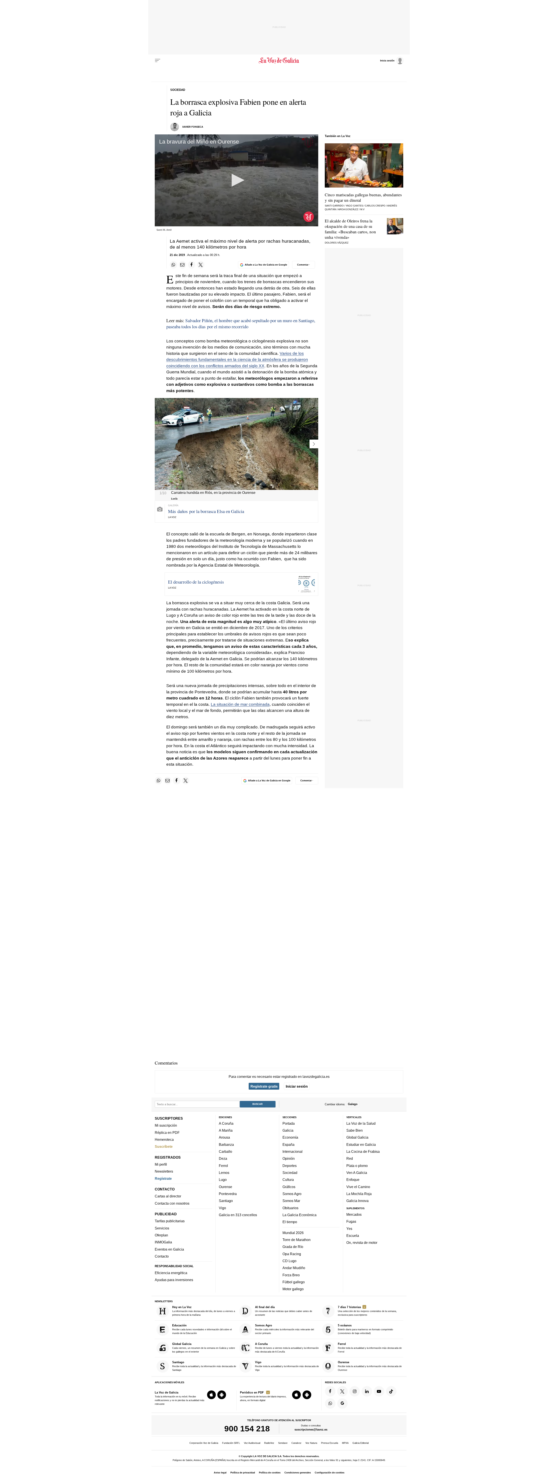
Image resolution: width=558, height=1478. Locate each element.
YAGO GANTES (354, 205)
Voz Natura (311, 1443)
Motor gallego (293, 1289)
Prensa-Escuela (329, 1443)
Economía (290, 1137)
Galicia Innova (357, 1201)
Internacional (292, 1151)
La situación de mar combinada (240, 704)
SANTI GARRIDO (334, 205)
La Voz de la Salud (361, 1123)
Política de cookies (270, 1472)
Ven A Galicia (356, 1173)
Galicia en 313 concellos (238, 1215)
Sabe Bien (354, 1130)
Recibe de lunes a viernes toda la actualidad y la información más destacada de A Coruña (287, 1347)
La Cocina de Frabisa (363, 1151)
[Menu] (157, 60)
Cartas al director (168, 1196)
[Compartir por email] (182, 264)
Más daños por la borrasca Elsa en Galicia (206, 511)
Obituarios (290, 1208)
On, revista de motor (361, 1242)
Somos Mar (291, 1201)
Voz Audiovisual (252, 1443)
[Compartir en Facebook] (191, 264)
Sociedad (289, 1173)
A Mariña (226, 1130)
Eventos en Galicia (169, 1249)
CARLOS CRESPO (375, 205)
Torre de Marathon (296, 1240)
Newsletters (164, 1171)
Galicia (287, 1130)
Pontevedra (228, 1194)
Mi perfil (161, 1164)
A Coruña (226, 1123)
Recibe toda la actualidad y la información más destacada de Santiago (204, 1366)
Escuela (352, 1236)
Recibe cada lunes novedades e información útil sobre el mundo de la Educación (202, 1329)
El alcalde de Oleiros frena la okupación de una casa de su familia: (350, 229)
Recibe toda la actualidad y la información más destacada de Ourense (370, 1366)
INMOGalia (163, 1242)
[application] (236, 180)
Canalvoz (296, 1443)
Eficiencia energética (171, 1273)
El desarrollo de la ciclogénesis (196, 582)
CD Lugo (289, 1261)
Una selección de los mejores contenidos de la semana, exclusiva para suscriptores (367, 1310)
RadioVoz (269, 1443)
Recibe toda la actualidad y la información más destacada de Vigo (287, 1366)
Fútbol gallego (293, 1282)
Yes (349, 1229)
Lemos (224, 1173)
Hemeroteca (164, 1139)
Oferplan (161, 1235)
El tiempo (289, 1222)
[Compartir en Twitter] (200, 264)
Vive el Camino (358, 1187)
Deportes (289, 1166)
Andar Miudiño (293, 1268)
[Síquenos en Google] (342, 1403)
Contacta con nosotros (172, 1203)
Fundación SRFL (231, 1443)
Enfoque (352, 1180)
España (288, 1144)
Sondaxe (283, 1443)
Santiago (226, 1201)
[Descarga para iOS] (211, 1394)
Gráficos (288, 1187)
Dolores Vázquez (337, 242)
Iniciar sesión (297, 1086)
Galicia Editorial (360, 1443)
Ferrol (223, 1166)
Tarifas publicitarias (170, 1221)
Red (349, 1159)
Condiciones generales (297, 1472)
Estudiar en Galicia (361, 1144)
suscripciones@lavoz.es (310, 1429)
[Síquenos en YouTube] (379, 1391)
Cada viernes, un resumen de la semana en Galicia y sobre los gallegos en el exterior (203, 1347)
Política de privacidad (242, 1472)
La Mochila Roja (359, 1194)
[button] (236, 180)
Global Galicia (357, 1137)
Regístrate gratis (264, 1086)
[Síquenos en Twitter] (342, 1391)
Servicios (162, 1228)
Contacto (162, 1256)
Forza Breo (291, 1275)
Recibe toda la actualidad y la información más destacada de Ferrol (370, 1347)
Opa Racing (291, 1254)
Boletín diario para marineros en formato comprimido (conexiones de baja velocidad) (365, 1329)
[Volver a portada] (279, 60)
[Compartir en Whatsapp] (173, 264)
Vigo (222, 1208)
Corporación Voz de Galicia (203, 1443)
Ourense (225, 1187)
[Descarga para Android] (221, 1394)
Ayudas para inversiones (174, 1280)
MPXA (345, 1443)
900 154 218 (247, 1428)
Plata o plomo (357, 1166)
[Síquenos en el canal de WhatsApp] (330, 1403)
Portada (288, 1123)
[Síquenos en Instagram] (354, 1391)
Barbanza (226, 1144)
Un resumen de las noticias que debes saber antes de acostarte (283, 1310)
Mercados (354, 1214)
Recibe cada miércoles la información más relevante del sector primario (284, 1329)
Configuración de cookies (329, 1472)
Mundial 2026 (293, 1233)
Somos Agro (291, 1194)
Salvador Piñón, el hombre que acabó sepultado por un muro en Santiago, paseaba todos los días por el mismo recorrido (240, 323)
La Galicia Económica (299, 1215)
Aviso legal (220, 1472)
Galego (352, 1104)
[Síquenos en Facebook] (330, 1391)
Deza (223, 1159)
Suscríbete (164, 1147)
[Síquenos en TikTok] (391, 1391)
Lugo (223, 1180)
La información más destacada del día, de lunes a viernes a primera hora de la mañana (203, 1310)
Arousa (224, 1137)
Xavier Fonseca (192, 126)
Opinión (288, 1159)
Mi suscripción (166, 1126)
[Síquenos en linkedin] (367, 1391)
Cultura (288, 1180)
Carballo (225, 1151)
